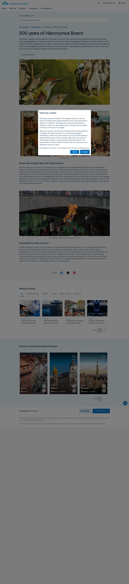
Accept (85, 152)
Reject (75, 152)
